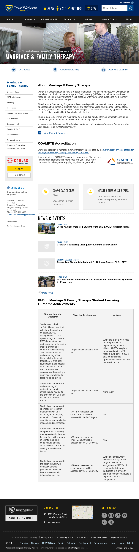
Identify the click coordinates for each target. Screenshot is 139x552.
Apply (51, 8)
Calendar (71, 543)
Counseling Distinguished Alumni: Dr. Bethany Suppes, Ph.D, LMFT (92, 262)
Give (93, 8)
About (10, 19)
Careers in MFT (14, 124)
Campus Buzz (62, 224)
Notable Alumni (13, 134)
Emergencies (100, 543)
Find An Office (125, 3)
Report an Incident (119, 537)
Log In (19, 168)
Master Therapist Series (17, 113)
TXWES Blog (48, 543)
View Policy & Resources (56, 133)
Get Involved (12, 118)
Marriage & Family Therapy (17, 84)
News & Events (109, 19)
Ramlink (24, 543)
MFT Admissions (14, 97)
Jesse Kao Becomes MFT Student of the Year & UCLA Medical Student (93, 227)
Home (8, 51)
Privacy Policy (47, 537)
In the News (62, 277)
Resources (11, 108)
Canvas (35, 543)
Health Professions (31, 51)
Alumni (129, 19)
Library (113, 543)
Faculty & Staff (13, 129)
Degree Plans (13, 92)
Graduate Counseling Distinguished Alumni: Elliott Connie (87, 245)
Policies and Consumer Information (92, 537)
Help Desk (19, 175)
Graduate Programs (49, 51)
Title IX (130, 543)
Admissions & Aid (49, 19)
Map (122, 543)
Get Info (76, 8)
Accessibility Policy (65, 537)
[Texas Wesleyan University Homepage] (24, 8)
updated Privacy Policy (27, 548)
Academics (29, 19)
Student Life (69, 19)
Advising (10, 102)
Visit (63, 8)
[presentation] (46, 228)
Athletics (89, 19)
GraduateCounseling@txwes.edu (21, 214)
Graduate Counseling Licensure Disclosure (16, 146)
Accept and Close (125, 548)
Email (60, 543)
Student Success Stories (68, 259)
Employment (85, 543)
